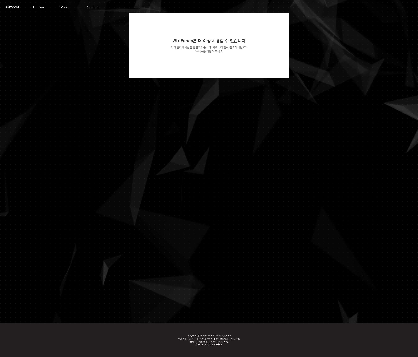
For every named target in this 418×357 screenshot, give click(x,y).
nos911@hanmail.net (212, 344)
